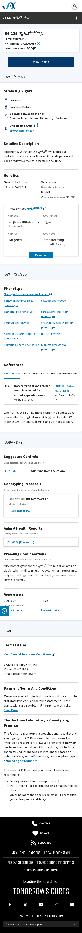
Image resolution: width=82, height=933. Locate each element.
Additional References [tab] (30, 373)
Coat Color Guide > (13, 605)
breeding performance (22, 761)
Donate (45, 833)
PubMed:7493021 (65, 386)
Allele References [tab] (48, 373)
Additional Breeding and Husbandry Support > (27, 559)
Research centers (20, 862)
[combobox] (41, 924)
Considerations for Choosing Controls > (24, 462)
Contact (44, 823)
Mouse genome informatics (56, 862)
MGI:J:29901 (62, 390)
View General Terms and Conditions (27, 654)
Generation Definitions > (55, 187)
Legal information (57, 852)
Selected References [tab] (12, 373)
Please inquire (13, 610)
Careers (34, 852)
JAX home (18, 852)
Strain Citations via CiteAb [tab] (66, 373)
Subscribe (44, 843)
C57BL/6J (11, 471)
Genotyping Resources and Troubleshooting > (27, 489)
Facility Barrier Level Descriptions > (21, 533)
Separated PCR (21, 510)
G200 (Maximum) (23, 542)
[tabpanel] (41, 392)
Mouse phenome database (41, 870)
